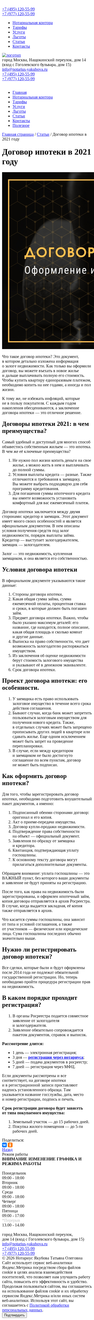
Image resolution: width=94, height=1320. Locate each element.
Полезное (21, 125)
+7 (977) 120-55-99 (18, 1253)
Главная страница (18, 134)
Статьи (19, 41)
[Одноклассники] (10, 1145)
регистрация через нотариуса (55, 1057)
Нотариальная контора (33, 22)
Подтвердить (14, 1315)
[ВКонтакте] (4, 1145)
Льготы (19, 37)
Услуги (19, 32)
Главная (20, 92)
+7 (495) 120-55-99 (18, 1248)
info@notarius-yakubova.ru (25, 1244)
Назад (7, 1149)
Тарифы (20, 27)
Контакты (21, 46)
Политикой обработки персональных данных (35, 1307)
